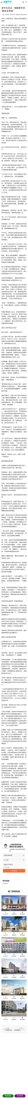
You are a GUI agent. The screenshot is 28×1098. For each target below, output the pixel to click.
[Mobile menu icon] (2, 2)
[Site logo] (7, 2)
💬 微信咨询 (8, 1095)
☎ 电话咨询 (20, 1095)
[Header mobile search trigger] (26, 2)
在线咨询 (14, 914)
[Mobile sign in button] (23, 2)
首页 (3, 14)
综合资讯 (7, 14)
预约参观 (22, 914)
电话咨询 (5, 914)
